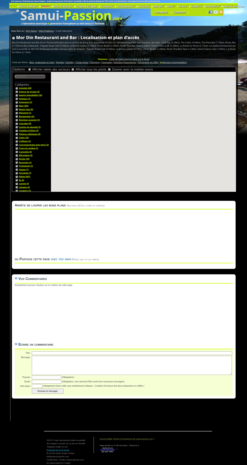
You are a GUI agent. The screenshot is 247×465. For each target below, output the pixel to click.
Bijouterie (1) (25, 113)
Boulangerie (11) (27, 116)
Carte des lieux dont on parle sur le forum (129, 59)
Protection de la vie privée (58, 450)
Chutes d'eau (81, 62)
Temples (60, 62)
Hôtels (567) (24, 177)
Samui (39, 15)
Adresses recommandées (173, 62)
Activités (70, 62)
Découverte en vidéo (148, 62)
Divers (182, 6)
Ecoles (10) (24, 159)
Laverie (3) (24, 184)
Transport (106, 6)
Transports (106, 62)
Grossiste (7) (25, 173)
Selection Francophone (124, 62)
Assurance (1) (25, 102)
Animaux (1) (25, 99)
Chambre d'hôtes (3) (29, 130)
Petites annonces (234, 6)
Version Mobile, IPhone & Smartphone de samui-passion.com (126, 439)
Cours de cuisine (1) (28, 148)
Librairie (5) (24, 187)
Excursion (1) (25, 162)
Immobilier (212, 6)
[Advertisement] (123, 312)
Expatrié (196, 6)
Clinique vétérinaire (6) (30, 134)
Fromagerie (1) (26, 166)
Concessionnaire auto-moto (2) (34, 145)
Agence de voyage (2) (29, 92)
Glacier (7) (24, 169)
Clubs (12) (24, 138)
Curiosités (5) (25, 152)
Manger (158, 6)
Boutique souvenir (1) (29, 120)
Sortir (171, 6)
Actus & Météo (28, 6)
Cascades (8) (25, 123)
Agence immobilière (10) (30, 95)
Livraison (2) (25, 191)
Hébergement (125, 6)
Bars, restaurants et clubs (41, 62)
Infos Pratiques (63, 6)
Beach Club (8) (26, 109)
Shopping (95, 62)
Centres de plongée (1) (30, 127)
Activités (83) (25, 88)
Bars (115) (23, 106)
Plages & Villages (86, 6)
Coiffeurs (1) (25, 141)
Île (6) (21, 180)
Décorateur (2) (26, 155)
